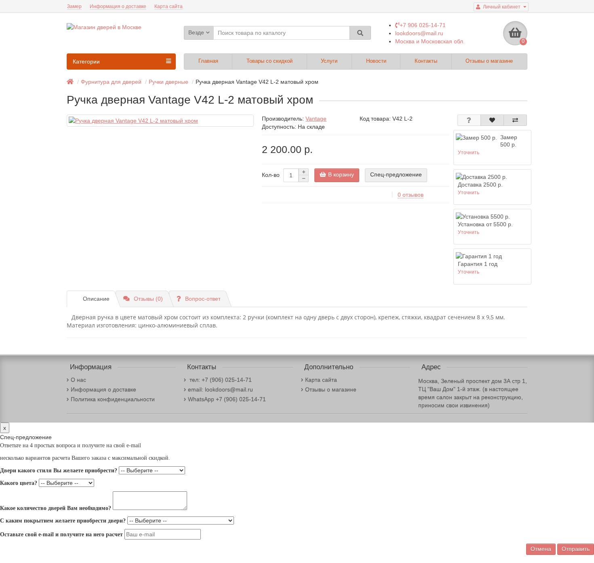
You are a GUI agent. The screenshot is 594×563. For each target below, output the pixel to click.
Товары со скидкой (269, 61)
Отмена (541, 549)
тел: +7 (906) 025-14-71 (220, 379)
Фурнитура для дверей (111, 82)
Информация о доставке (118, 6)
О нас (78, 379)
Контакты (426, 61)
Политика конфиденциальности (113, 399)
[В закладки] (492, 120)
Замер (74, 6)
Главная (208, 61)
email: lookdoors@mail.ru (220, 389)
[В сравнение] (515, 120)
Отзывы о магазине (489, 61)
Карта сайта (168, 6)
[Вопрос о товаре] (469, 120)
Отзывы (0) (148, 298)
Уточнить (468, 152)
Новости (376, 61)
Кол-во (271, 175)
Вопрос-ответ (203, 298)
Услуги (329, 61)
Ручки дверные (168, 82)
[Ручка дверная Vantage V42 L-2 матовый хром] (160, 121)
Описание (96, 298)
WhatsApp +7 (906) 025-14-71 (227, 399)
